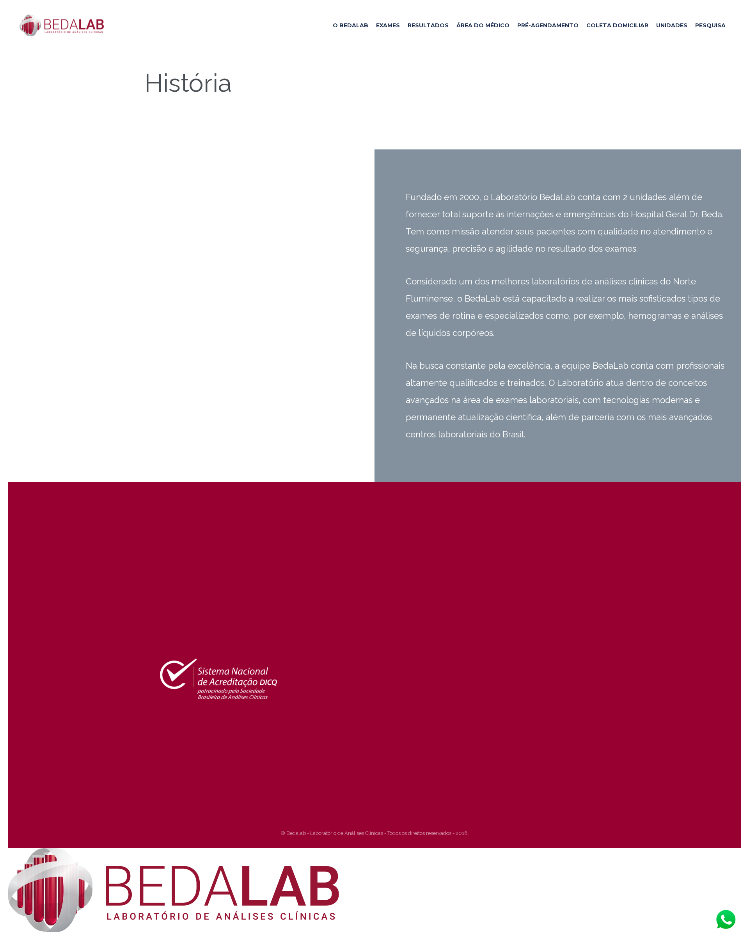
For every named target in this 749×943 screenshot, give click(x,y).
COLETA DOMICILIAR (617, 25)
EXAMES (388, 25)
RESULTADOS (428, 25)
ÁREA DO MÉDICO (482, 25)
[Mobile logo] (173, 930)
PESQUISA (710, 25)
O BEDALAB (350, 25)
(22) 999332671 (223, 626)
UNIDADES (671, 25)
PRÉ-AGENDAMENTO (548, 25)
